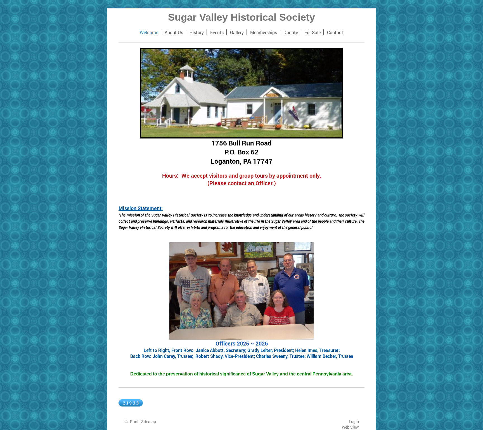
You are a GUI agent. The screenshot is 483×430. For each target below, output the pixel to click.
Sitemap (148, 421)
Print (134, 421)
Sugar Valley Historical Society (241, 17)
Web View (350, 427)
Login (354, 421)
